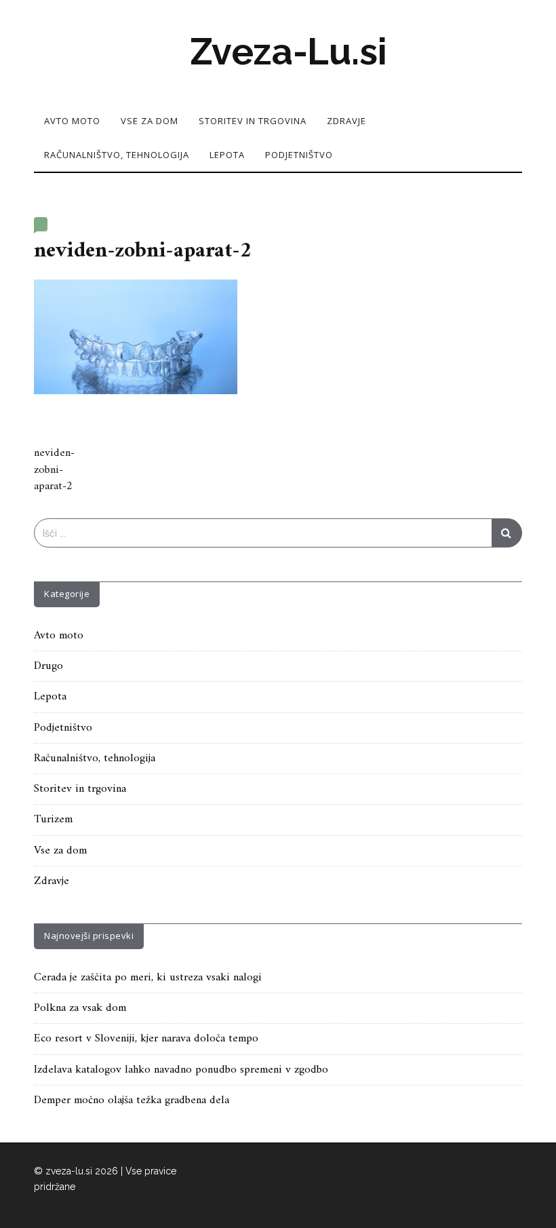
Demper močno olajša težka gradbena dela (131, 1100)
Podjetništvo (299, 155)
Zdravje (346, 121)
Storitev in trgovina (252, 121)
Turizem (53, 819)
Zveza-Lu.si (288, 51)
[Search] (507, 533)
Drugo (48, 666)
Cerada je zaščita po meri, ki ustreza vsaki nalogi (148, 977)
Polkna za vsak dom (80, 1008)
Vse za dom (149, 121)
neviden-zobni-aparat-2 (54, 470)
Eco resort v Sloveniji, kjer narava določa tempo (146, 1039)
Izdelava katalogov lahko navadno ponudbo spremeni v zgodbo (181, 1070)
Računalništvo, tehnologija (116, 155)
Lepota (227, 155)
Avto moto (72, 121)
